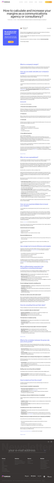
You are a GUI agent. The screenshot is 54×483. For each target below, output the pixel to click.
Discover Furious (22, 153)
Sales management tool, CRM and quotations (20, 464)
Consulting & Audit (30, 463)
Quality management (43, 464)
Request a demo (22, 336)
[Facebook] (51, 442)
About (3, 463)
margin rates (35, 149)
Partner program (4, 468)
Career (3, 464)
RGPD (13, 480)
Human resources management (45, 467)
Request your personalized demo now (26, 431)
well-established (30, 413)
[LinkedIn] (48, 442)
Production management (44, 463)
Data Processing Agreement (25, 480)
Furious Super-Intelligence (6, 471)
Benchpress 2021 (23, 101)
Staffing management (43, 468)
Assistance (3, 460)
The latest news (10, 19)
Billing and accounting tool (18, 460)
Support (3, 467)
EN (43, 480)
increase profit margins (35, 249)
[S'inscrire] (45, 450)
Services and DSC (30, 460)
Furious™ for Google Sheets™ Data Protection (35, 480)
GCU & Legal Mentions (18, 480)
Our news (14, 19)
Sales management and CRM (44, 460)
